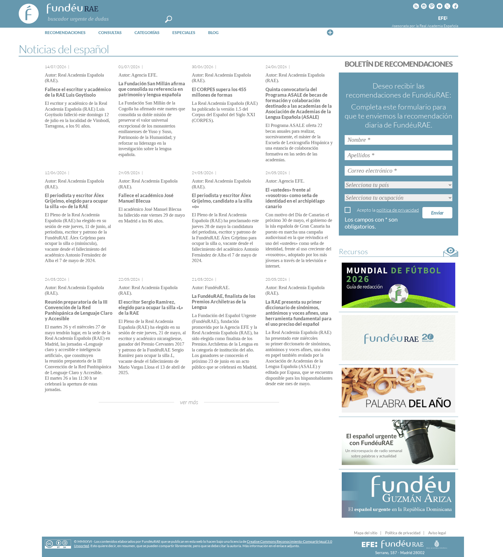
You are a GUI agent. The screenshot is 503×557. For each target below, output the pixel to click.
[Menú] (330, 32)
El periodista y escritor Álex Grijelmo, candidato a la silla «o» (222, 200)
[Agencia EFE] (442, 18)
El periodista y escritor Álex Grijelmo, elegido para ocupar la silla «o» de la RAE (76, 200)
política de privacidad (397, 210)
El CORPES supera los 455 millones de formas (219, 92)
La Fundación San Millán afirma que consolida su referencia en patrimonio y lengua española (151, 89)
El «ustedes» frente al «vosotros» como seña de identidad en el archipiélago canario (295, 198)
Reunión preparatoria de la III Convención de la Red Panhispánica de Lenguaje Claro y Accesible (78, 310)
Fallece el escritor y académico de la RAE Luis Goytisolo (78, 92)
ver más (189, 402)
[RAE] (454, 17)
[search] (168, 19)
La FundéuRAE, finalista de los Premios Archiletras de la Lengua (223, 301)
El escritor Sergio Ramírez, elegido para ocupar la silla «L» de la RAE (150, 307)
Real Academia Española (438, 25)
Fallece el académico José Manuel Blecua (145, 198)
